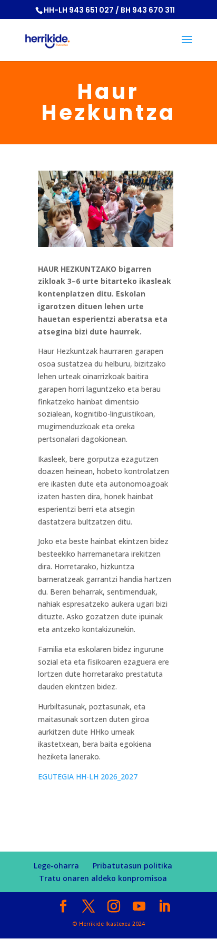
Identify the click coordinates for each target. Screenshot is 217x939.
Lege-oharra (56, 866)
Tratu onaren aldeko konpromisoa (103, 878)
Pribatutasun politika (132, 866)
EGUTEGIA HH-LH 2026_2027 (87, 777)
